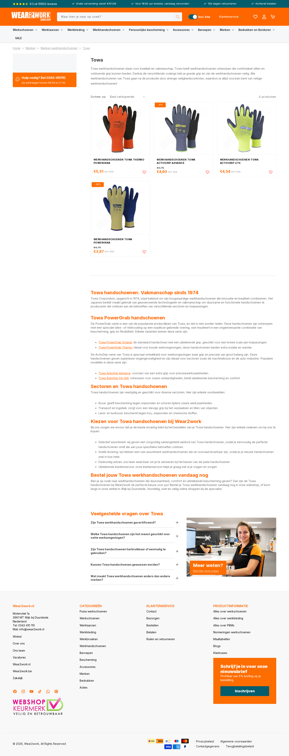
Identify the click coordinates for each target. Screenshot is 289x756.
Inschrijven (245, 691)
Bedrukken (87, 680)
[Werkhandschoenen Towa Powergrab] (120, 207)
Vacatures (19, 657)
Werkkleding (76, 29)
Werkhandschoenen (107, 29)
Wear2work (31, 743)
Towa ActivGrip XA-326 (113, 378)
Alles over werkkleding (228, 618)
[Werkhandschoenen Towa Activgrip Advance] (183, 128)
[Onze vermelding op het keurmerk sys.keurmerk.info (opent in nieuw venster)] (38, 714)
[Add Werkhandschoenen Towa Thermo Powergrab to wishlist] (144, 172)
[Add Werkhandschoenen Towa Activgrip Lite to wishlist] (271, 172)
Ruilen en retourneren (160, 639)
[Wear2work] (31, 16)
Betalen (151, 632)
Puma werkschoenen (93, 611)
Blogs (217, 646)
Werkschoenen (23, 29)
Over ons (19, 643)
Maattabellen (221, 639)
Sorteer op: (98, 96)
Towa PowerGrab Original (115, 342)
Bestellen (152, 625)
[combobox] (119, 16)
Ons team (19, 650)
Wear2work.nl (21, 664)
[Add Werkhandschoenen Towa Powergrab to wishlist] (144, 252)
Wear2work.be (22, 671)
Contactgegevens (207, 746)
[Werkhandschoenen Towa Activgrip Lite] (246, 128)
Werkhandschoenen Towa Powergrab (113, 241)
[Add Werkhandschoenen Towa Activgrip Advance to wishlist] (208, 172)
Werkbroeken (89, 639)
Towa (86, 48)
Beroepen (204, 29)
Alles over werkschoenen (230, 611)
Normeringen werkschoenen (231, 632)
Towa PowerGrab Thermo (115, 347)
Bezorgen (152, 618)
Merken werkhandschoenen (59, 48)
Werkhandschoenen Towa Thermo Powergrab (119, 161)
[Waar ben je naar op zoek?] (177, 16)
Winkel (17, 636)
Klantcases (220, 653)
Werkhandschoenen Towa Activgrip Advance (176, 161)
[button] (26, 30)
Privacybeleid (205, 741)
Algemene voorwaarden (236, 741)
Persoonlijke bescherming (147, 29)
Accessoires (181, 29)
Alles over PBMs (223, 625)
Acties (83, 687)
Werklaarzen (50, 29)
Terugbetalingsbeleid (240, 746)
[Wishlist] (255, 16)
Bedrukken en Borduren (254, 29)
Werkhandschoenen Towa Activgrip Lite (239, 161)
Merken (225, 29)
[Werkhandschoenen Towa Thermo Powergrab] (120, 128)
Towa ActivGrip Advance (114, 373)
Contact (151, 611)
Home (16, 48)
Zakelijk (18, 678)
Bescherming (88, 659)
